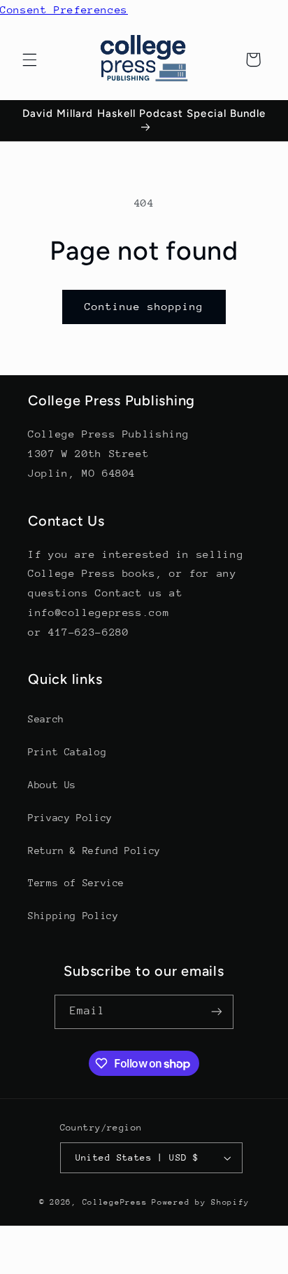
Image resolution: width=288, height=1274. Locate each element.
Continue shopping (144, 306)
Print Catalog (67, 751)
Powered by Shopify (200, 1202)
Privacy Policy (70, 817)
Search (46, 718)
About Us (52, 784)
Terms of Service (76, 882)
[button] (29, 59)
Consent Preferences (64, 9)
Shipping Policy (73, 915)
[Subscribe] (217, 1012)
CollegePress (114, 1202)
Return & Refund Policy (94, 850)
